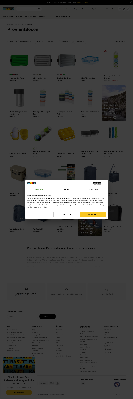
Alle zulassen (92, 214)
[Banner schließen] (105, 183)
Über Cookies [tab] (93, 189)
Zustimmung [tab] (39, 189)
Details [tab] (66, 189)
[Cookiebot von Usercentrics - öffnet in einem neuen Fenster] (93, 183)
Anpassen (65, 214)
